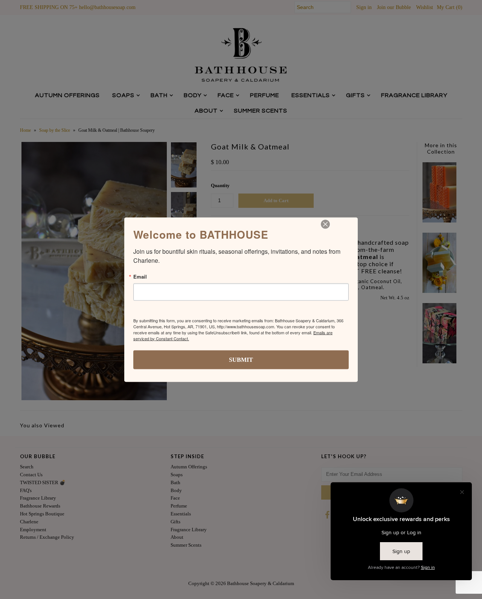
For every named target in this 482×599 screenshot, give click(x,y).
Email (140, 276)
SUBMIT (241, 359)
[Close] (325, 224)
